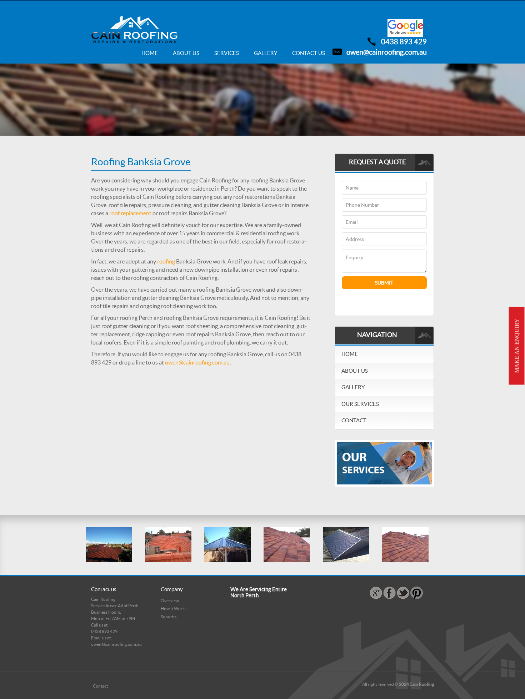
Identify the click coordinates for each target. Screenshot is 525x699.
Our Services (360, 404)
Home (149, 53)
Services (226, 53)
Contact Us (308, 53)
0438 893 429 (404, 42)
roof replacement (130, 213)
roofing (166, 261)
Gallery (265, 53)
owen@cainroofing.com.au (386, 52)
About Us (186, 53)
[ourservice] (384, 463)
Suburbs (168, 616)
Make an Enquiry (517, 346)
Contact (353, 420)
